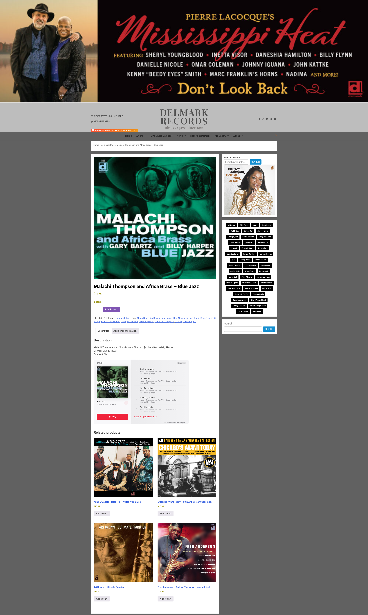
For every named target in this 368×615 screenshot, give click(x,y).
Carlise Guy (248, 231)
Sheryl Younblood (239, 300)
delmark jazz (263, 248)
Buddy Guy (235, 231)
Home (128, 135)
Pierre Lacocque (251, 289)
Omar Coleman (266, 283)
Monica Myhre (232, 283)
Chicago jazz (233, 237)
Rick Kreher (266, 289)
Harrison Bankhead (110, 321)
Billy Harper (166, 318)
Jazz (123, 321)
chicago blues (262, 231)
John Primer (265, 265)
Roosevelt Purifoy (241, 294)
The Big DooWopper (185, 321)
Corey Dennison (265, 237)
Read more (165, 513)
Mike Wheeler (246, 277)
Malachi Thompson (164, 321)
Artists (139, 135)
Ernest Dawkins (249, 254)
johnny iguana (250, 265)
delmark (234, 248)
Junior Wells (235, 271)
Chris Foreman (248, 237)
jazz (233, 260)
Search (255, 162)
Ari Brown (155, 318)
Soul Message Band (258, 306)
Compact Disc (108, 145)
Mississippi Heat (263, 277)
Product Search (232, 157)
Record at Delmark (200, 135)
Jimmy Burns (245, 260)
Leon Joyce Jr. (146, 321)
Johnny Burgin (234, 265)
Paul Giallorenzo (234, 289)
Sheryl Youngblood (258, 300)
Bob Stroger (266, 225)
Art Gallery (220, 135)
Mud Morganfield (249, 283)
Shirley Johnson (239, 306)
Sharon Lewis (258, 294)
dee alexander (263, 242)
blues (255, 225)
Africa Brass (143, 318)
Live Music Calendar (161, 135)
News (180, 135)
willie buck (257, 312)
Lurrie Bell (233, 277)
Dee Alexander (180, 318)
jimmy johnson (260, 260)
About (236, 135)
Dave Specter (235, 242)
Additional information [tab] (125, 331)
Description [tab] (103, 331)
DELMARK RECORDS (184, 116)
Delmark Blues (247, 248)
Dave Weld (249, 242)
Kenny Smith (250, 271)
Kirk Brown (132, 321)
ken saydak (263, 271)
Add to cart (111, 309)
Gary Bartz (194, 318)
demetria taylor (233, 254)
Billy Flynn (244, 225)
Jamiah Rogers (266, 254)
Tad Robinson (243, 312)
